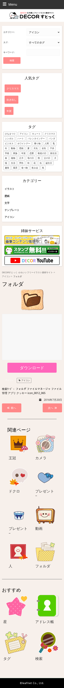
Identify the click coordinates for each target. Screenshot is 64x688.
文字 (7, 202)
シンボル (9, 138)
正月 (21, 158)
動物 (13, 148)
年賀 (23, 153)
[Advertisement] (32, 337)
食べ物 (24, 167)
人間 (46, 143)
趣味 (7, 167)
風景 (15, 167)
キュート (36, 133)
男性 (21, 162)
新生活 (53, 153)
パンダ (52, 138)
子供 (52, 148)
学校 (7, 153)
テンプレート (12, 210)
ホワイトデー (23, 143)
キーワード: (8, 52)
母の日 (30, 158)
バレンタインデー (36, 138)
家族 (15, 153)
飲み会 (35, 167)
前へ (13, 408)
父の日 (47, 158)
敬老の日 (42, 153)
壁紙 (21, 148)
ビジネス (9, 143)
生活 (13, 162)
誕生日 (49, 162)
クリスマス (49, 133)
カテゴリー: (8, 32)
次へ (50, 408)
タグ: (5, 42)
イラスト (9, 188)
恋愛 (32, 153)
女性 (44, 148)
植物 (13, 158)
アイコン (24, 133)
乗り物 (37, 143)
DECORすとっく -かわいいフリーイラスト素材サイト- (27, 272)
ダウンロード (32, 367)
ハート (20, 138)
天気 (35, 148)
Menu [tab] (12, 4)
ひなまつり (10, 133)
